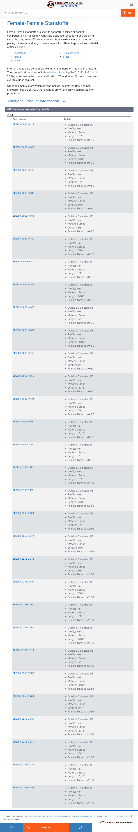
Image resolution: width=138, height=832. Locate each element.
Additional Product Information (33, 101)
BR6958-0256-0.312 (23, 536)
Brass (17, 56)
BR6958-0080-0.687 (23, 330)
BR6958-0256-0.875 (23, 741)
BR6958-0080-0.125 (23, 124)
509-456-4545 (124, 816)
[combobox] (60, 13)
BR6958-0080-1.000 (23, 444)
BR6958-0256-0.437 (23, 581)
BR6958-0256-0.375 (23, 558)
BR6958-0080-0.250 (23, 170)
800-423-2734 (110, 816)
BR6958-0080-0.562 (23, 284)
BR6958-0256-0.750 (23, 696)
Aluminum (20, 52)
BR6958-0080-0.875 (23, 398)
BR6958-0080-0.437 (23, 238)
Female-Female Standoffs (37, 23)
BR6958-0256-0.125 (23, 467)
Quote (46, 827)
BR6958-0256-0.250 (23, 513)
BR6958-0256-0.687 (23, 673)
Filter (129, 12)
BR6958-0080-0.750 (23, 353)
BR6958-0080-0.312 (23, 193)
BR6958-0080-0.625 (23, 307)
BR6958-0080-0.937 (23, 421)
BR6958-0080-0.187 (23, 147)
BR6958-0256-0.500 (23, 604)
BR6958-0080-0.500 (23, 261)
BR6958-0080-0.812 (23, 375)
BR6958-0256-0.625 (23, 650)
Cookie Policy (39, 816)
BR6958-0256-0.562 (23, 627)
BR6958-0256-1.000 (23, 787)
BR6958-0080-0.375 (23, 215)
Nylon (17, 60)
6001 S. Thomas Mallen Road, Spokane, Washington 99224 (71, 816)
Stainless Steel (71, 52)
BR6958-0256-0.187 (23, 490)
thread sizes (50, 72)
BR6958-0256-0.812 (23, 718)
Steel (66, 56)
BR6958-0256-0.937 (23, 764)
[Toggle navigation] (131, 4)
